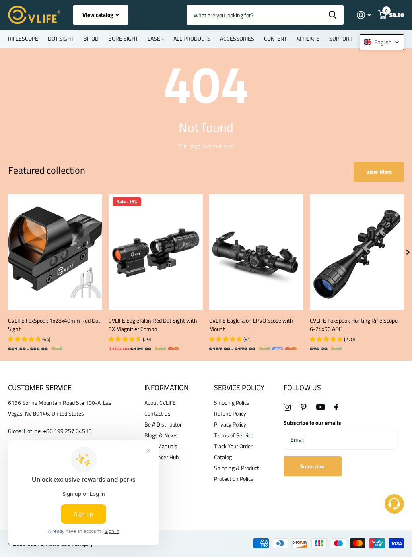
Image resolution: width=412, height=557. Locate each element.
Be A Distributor (163, 424)
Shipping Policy (231, 402)
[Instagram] (287, 407)
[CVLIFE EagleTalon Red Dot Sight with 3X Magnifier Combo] (156, 252)
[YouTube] (320, 407)
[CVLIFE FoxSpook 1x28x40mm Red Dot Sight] (55, 252)
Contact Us (157, 413)
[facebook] (336, 407)
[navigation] (408, 252)
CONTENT (275, 38)
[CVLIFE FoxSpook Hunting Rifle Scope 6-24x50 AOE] (357, 252)
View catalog (98, 14)
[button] (382, 42)
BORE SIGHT (123, 38)
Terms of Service (233, 435)
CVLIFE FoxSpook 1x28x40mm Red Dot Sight (54, 324)
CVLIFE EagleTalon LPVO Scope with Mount (251, 324)
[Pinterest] (304, 407)
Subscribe (312, 466)
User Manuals (160, 446)
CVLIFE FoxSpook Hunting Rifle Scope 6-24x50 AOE (354, 324)
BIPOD (91, 38)
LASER (156, 38)
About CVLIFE (160, 402)
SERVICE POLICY (239, 387)
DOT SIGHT (61, 38)
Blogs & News (161, 435)
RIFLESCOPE (23, 38)
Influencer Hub (161, 457)
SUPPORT (340, 38)
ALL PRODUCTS (191, 38)
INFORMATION (166, 387)
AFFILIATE (308, 38)
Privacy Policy (230, 424)
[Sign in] (363, 15)
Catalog (223, 457)
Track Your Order (233, 446)
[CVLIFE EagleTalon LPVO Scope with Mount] (256, 252)
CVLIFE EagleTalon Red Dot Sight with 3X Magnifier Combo (153, 324)
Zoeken (332, 15)
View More (379, 171)
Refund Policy (230, 413)
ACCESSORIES (237, 38)
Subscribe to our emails (312, 422)
